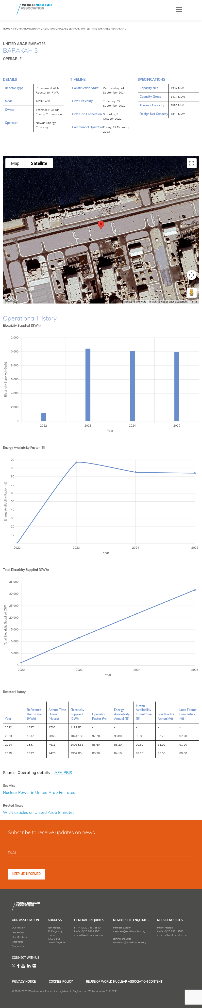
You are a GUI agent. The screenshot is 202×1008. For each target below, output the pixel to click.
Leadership (18, 932)
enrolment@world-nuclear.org (129, 942)
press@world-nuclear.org (173, 935)
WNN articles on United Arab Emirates (38, 813)
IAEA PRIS (62, 773)
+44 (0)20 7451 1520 (88, 928)
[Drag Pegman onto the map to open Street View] (192, 293)
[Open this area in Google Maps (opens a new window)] (12, 300)
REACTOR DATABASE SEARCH (61, 29)
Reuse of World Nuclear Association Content (124, 981)
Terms (194, 301)
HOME (6, 29)
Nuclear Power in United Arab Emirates (39, 793)
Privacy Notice (24, 981)
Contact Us (18, 946)
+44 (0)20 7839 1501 (88, 931)
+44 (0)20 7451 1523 (171, 931)
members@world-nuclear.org (129, 931)
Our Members (19, 937)
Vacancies (17, 942)
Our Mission (18, 928)
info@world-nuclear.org (90, 935)
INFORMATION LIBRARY (27, 29)
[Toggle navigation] (179, 9)
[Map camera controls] (192, 275)
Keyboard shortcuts (135, 301)
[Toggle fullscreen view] (192, 163)
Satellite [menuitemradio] (39, 163)
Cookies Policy (61, 981)
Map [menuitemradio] (15, 163)
